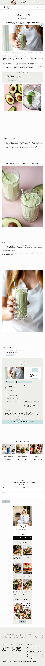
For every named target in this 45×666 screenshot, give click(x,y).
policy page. (25, 53)
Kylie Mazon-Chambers (23, 18)
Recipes (16, 7)
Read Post (15, 561)
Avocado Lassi (10, 75)
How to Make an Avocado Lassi (14, 77)
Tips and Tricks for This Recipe (14, 78)
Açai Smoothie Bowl (10, 355)
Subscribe (29, 658)
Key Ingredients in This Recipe (14, 76)
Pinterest (18, 650)
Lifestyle (13, 647)
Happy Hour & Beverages (18, 12)
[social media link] (20, 537)
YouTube (18, 648)
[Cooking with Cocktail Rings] (6, 7)
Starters (4, 648)
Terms (26, 661)
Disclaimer (29, 661)
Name (3, 487)
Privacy (23, 661)
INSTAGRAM (18, 421)
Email (24, 487)
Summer (36, 456)
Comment (4, 492)
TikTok (17, 649)
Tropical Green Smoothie (11, 353)
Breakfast (4, 650)
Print (35, 368)
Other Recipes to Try (12, 80)
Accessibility (33, 661)
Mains (3, 649)
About (29, 7)
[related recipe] (8, 454)
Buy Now (31, 2)
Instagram (18, 647)
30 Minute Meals (5, 647)
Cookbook (23, 7)
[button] (18, 19)
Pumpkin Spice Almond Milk (11, 352)
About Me (21, 534)
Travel (12, 648)
